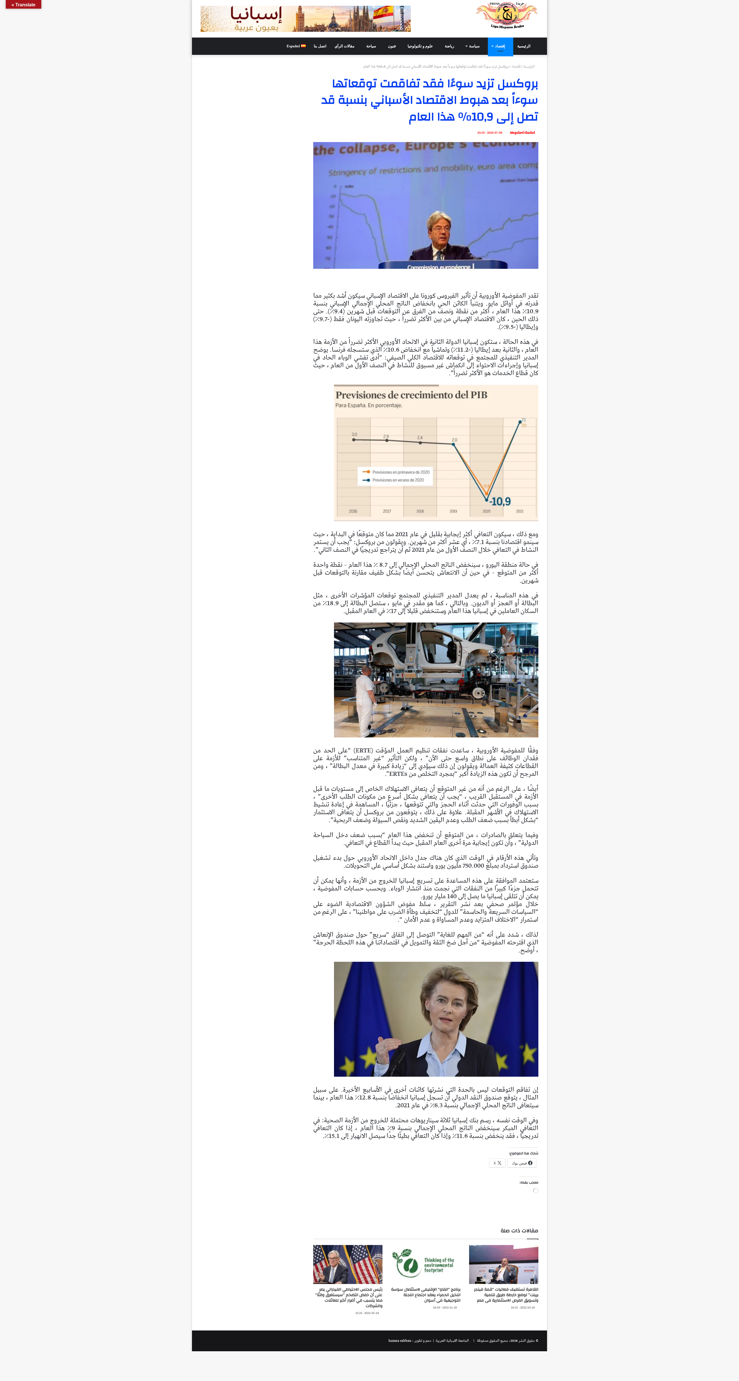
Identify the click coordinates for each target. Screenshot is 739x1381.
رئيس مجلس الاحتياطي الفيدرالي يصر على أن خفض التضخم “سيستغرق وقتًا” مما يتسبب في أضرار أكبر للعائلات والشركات (348, 1298)
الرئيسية (524, 46)
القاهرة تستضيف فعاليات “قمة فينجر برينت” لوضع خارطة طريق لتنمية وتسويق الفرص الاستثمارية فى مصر (506, 1295)
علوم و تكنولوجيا (421, 46)
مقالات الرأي (345, 46)
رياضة (450, 46)
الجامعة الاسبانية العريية (452, 1340)
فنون (392, 46)
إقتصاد (500, 46)
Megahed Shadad (522, 133)
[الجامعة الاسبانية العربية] (507, 15)
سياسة (475, 46)
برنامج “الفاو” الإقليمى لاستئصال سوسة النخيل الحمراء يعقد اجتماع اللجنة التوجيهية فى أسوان (425, 1295)
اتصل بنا (320, 46)
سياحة (371, 46)
